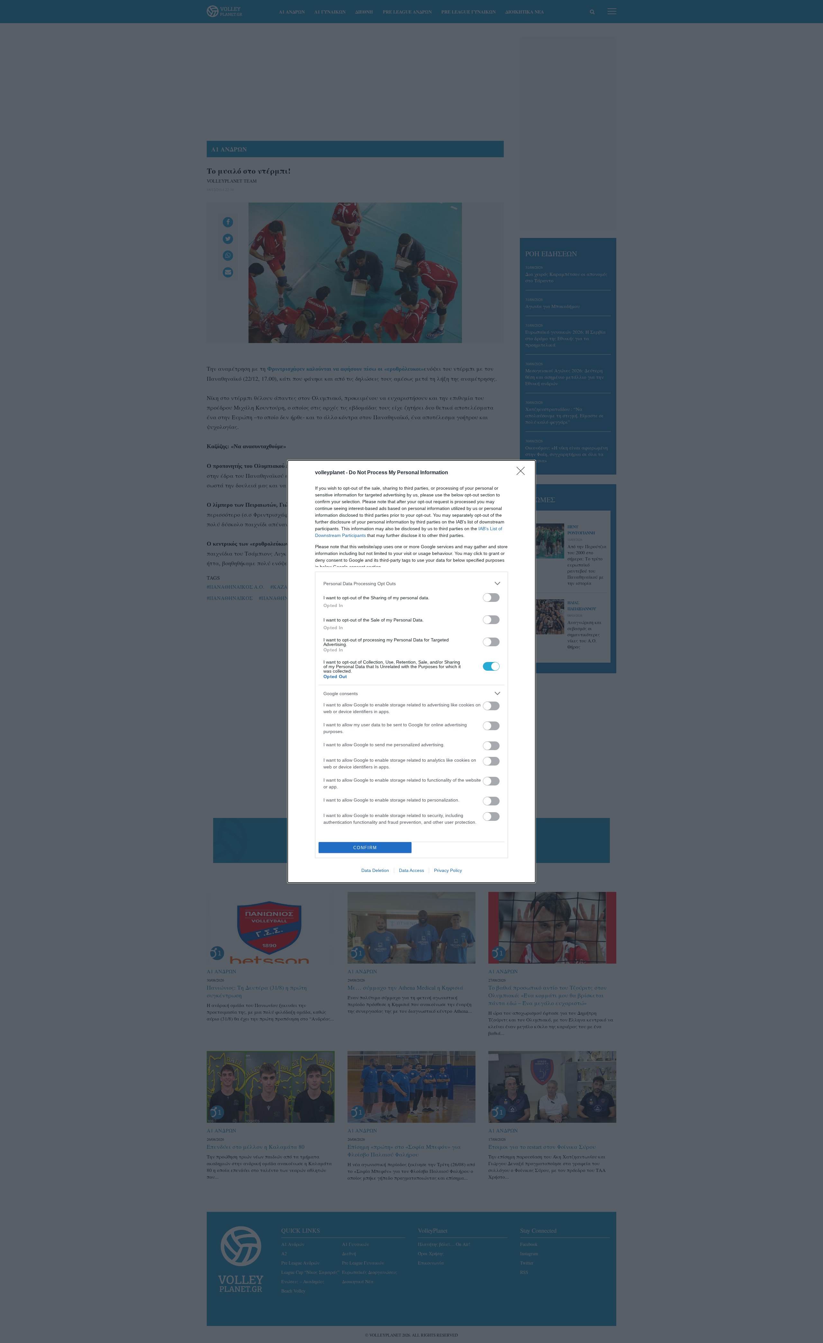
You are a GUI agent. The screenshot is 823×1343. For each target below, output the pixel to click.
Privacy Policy (448, 870)
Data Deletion (375, 870)
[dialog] (411, 671)
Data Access (411, 870)
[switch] (491, 597)
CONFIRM (365, 847)
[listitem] (411, 583)
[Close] (523, 473)
